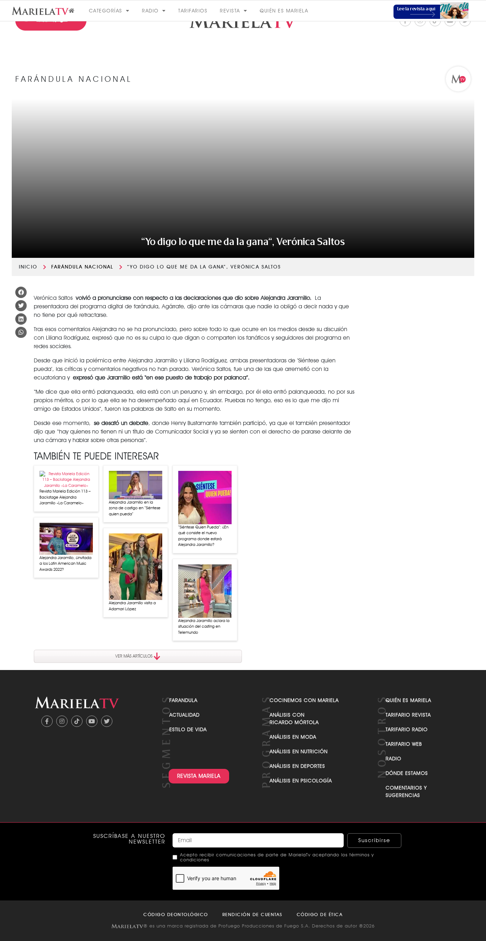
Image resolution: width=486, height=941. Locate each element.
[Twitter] (106, 721)
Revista (230, 11)
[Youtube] (91, 721)
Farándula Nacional (82, 267)
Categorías (105, 11)
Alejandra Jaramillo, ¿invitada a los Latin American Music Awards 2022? (65, 563)
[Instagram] (62, 721)
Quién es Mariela (284, 11)
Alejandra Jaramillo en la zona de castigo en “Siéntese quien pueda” (134, 508)
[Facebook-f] (47, 721)
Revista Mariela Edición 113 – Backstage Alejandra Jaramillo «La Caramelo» (65, 497)
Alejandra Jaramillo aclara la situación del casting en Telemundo (203, 626)
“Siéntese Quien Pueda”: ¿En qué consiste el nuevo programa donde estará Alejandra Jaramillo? (203, 536)
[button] (21, 292)
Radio (150, 11)
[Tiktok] (77, 721)
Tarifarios (192, 11)
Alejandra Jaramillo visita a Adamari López (132, 605)
